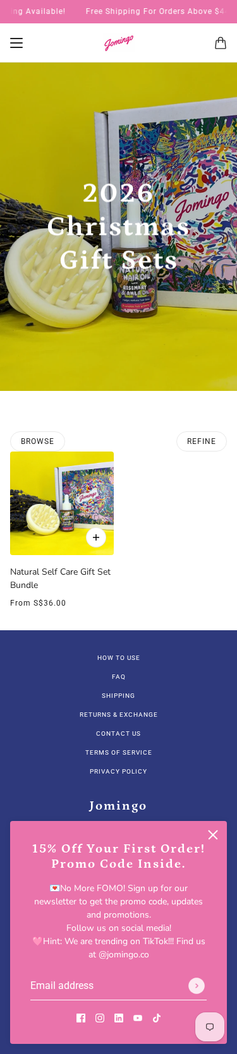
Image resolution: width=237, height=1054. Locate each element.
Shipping (118, 695)
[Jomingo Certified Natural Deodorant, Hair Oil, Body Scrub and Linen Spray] (119, 42)
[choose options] (96, 537)
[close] (213, 835)
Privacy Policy (118, 771)
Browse (37, 441)
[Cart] (220, 43)
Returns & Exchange (119, 714)
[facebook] (80, 1017)
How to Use (118, 657)
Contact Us (118, 733)
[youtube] (137, 1017)
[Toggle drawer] (16, 43)
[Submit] (196, 986)
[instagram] (99, 1017)
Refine (201, 441)
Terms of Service (118, 752)
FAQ (119, 676)
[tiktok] (156, 1017)
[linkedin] (118, 1017)
